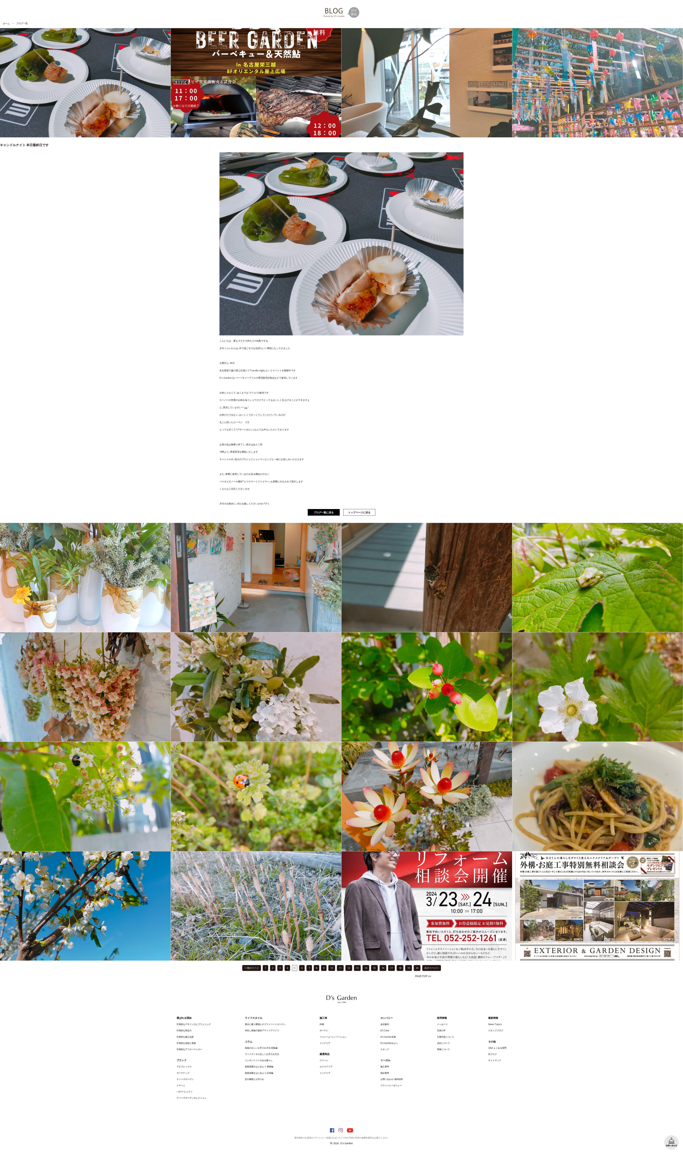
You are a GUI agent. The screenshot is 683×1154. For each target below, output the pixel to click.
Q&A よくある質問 (497, 1047)
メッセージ (442, 1024)
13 (357, 967)
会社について (443, 1043)
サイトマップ (494, 1060)
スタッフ (384, 1049)
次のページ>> (431, 967)
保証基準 (384, 1072)
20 (417, 967)
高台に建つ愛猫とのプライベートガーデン (265, 1024)
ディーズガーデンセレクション (192, 1097)
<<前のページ (251, 967)
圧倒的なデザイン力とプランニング (194, 1024)
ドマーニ (181, 1085)
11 (340, 967)
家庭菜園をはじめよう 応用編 (259, 1072)
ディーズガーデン (185, 1079)
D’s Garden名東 (388, 1036)
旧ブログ (492, 1054)
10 (331, 967)
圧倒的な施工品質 (185, 1036)
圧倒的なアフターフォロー (189, 1049)
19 (408, 967)
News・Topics (495, 1024)
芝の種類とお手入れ (254, 1079)
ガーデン (324, 1030)
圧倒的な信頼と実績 (186, 1043)
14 (366, 967)
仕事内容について (445, 1036)
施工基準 (384, 1066)
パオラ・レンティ (185, 1091)
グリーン (324, 1060)
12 (349, 967)
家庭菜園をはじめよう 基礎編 (259, 1066)
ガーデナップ (183, 1072)
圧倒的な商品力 (184, 1030)
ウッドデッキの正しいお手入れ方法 (262, 1054)
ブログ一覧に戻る (324, 512)
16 (383, 967)
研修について (443, 1049)
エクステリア (326, 1066)
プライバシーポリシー (391, 1085)
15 (374, 967)
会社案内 (384, 1024)
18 (400, 967)
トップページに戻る (359, 512)
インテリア (325, 1043)
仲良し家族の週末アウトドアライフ (262, 1030)
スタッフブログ (495, 1030)
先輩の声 (441, 1030)
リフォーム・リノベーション (333, 1036)
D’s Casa (384, 1030)
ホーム (6, 23)
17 (391, 967)
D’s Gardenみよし (389, 1043)
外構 (322, 1024)
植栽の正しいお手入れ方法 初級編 (261, 1047)
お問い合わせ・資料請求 (391, 1079)
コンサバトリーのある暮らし (259, 1060)
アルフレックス (184, 1066)
